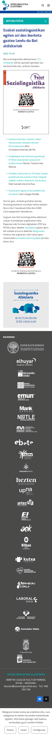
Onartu (10, 729)
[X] (46, 699)
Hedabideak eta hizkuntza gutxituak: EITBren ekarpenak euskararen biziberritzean (27, 160)
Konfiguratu (39, 729)
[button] (43, 5)
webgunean (38, 231)
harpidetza (30, 227)
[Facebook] (39, 699)
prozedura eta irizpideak (28, 238)
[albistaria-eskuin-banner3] (26, 299)
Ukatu (24, 729)
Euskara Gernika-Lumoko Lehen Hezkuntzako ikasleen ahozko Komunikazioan (25, 143)
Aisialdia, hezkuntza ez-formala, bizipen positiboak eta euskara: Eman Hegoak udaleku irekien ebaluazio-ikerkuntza (28, 177)
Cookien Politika (35, 722)
